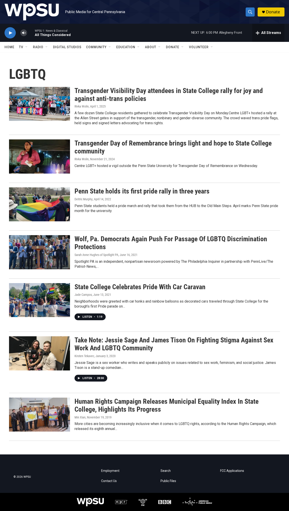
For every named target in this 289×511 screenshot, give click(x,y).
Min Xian (80, 417)
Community (96, 47)
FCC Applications (232, 471)
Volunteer (199, 47)
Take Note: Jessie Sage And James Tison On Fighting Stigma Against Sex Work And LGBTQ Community (174, 344)
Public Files (168, 481)
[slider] (31, 32)
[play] (10, 33)
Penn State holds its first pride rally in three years (142, 191)
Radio (38, 47)
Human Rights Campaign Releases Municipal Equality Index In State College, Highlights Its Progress (167, 405)
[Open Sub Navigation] (26, 47)
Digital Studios (67, 47)
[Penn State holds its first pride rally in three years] (39, 204)
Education (125, 47)
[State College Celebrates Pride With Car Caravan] (39, 300)
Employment (110, 471)
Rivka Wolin (82, 106)
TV (21, 47)
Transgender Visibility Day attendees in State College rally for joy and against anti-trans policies (169, 95)
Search (166, 471)
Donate (273, 12)
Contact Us (109, 481)
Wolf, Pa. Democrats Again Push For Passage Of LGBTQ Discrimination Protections (171, 243)
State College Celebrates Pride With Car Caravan (140, 287)
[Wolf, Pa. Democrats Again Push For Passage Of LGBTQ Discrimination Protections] (39, 252)
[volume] (24, 33)
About (150, 47)
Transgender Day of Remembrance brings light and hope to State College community (173, 147)
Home (9, 47)
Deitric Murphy (84, 199)
